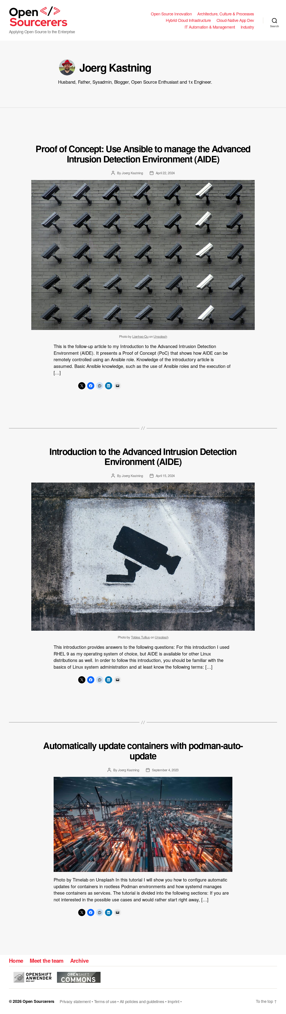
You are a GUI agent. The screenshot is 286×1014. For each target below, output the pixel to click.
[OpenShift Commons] (79, 977)
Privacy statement (75, 1001)
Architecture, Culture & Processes (225, 13)
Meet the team (46, 960)
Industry (247, 27)
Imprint (173, 1001)
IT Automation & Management (210, 27)
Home (16, 960)
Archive (79, 960)
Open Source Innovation (171, 13)
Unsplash (160, 336)
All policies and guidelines (142, 1001)
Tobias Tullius (140, 637)
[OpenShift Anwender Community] (32, 977)
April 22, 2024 (165, 172)
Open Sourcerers (38, 1001)
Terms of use (105, 1001)
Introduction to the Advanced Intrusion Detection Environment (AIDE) (142, 456)
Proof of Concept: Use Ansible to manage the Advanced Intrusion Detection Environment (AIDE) (143, 153)
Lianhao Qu (140, 336)
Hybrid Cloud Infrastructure (188, 20)
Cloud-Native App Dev (235, 20)
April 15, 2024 (165, 475)
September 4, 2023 (165, 769)
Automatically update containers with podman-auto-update (143, 750)
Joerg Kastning (132, 172)
